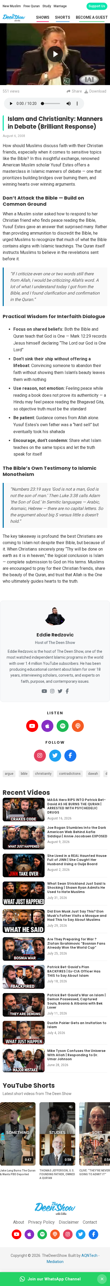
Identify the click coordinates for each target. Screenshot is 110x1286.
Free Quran (31, 6)
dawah (93, 774)
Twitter (55, 756)
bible (24, 774)
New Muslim (12, 6)
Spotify (63, 726)
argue (9, 774)
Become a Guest (92, 17)
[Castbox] (55, 1234)
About (18, 1222)
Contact (90, 1222)
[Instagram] (52, 691)
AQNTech (89, 1255)
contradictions (70, 774)
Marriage (60, 6)
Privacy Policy (41, 1222)
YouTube (32, 726)
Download (97, 91)
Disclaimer (69, 1222)
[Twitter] (60, 691)
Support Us (97, 6)
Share (77, 91)
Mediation (55, 1262)
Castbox (78, 726)
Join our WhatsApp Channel (54, 1279)
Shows (42, 17)
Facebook (70, 756)
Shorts (62, 17)
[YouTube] (44, 691)
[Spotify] (42, 1234)
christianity (43, 774)
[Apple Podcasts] (29, 1234)
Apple (47, 726)
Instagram (40, 756)
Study (46, 6)
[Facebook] (67, 691)
